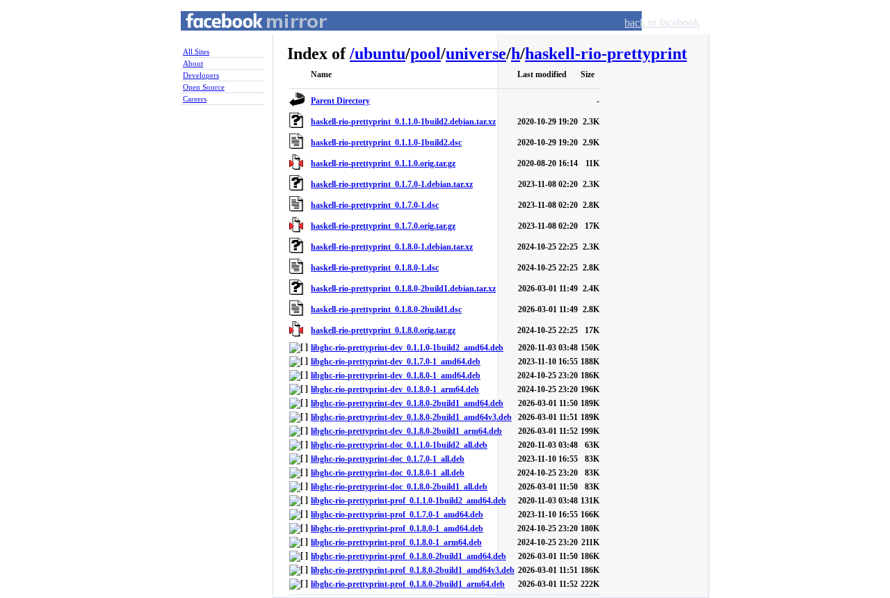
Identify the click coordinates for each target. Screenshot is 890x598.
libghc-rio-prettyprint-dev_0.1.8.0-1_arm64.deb (395, 389)
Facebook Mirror (243, 37)
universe (476, 54)
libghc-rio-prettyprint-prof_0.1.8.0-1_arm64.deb (396, 542)
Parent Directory (340, 101)
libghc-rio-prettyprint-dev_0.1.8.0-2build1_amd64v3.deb (411, 417)
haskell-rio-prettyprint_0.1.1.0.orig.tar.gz (383, 163)
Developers (201, 75)
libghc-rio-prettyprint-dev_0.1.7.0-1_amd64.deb (395, 361)
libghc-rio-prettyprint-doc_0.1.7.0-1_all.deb (387, 459)
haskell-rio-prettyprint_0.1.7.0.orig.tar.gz (383, 226)
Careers (195, 99)
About (193, 63)
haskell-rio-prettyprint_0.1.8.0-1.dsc (375, 268)
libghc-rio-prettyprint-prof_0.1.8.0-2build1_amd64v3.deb (413, 570)
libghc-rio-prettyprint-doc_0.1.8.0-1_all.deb (387, 473)
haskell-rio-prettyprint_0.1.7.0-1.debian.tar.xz (392, 184)
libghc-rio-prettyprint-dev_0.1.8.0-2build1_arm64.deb (406, 431)
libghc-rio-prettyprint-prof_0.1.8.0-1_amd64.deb (397, 528)
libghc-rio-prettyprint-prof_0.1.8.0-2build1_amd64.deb (408, 556)
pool (425, 54)
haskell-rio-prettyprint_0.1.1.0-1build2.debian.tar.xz (403, 122)
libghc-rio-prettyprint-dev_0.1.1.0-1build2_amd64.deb (407, 348)
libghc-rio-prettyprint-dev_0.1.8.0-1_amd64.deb (395, 375)
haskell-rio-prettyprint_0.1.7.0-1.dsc (375, 205)
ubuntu (380, 54)
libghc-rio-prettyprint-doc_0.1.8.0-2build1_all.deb (399, 487)
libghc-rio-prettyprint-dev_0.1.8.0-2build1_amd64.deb (407, 403)
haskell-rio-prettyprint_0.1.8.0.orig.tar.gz (383, 330)
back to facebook (661, 23)
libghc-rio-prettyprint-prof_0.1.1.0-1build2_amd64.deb (408, 501)
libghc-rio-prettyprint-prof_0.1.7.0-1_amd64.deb (397, 514)
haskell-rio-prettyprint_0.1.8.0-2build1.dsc (386, 309)
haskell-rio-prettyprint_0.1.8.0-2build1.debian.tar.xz (403, 288)
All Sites (196, 51)
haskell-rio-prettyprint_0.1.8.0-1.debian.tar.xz (392, 247)
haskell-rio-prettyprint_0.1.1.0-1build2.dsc (386, 142)
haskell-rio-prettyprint (606, 54)
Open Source (204, 87)
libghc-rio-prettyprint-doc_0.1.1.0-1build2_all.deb (399, 445)
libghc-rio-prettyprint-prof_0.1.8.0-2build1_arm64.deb (408, 584)
